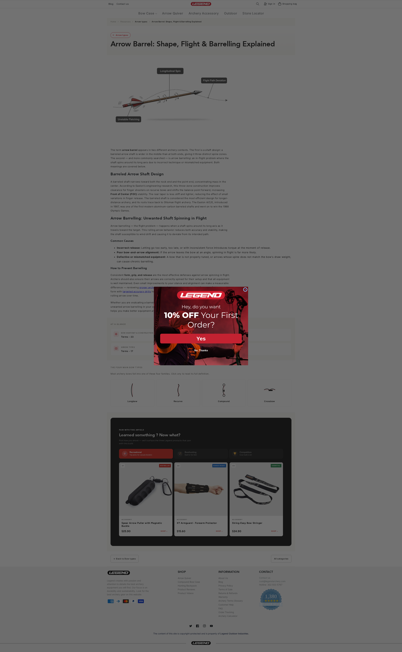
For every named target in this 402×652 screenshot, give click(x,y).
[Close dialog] (245, 289)
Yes (201, 339)
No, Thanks (201, 350)
